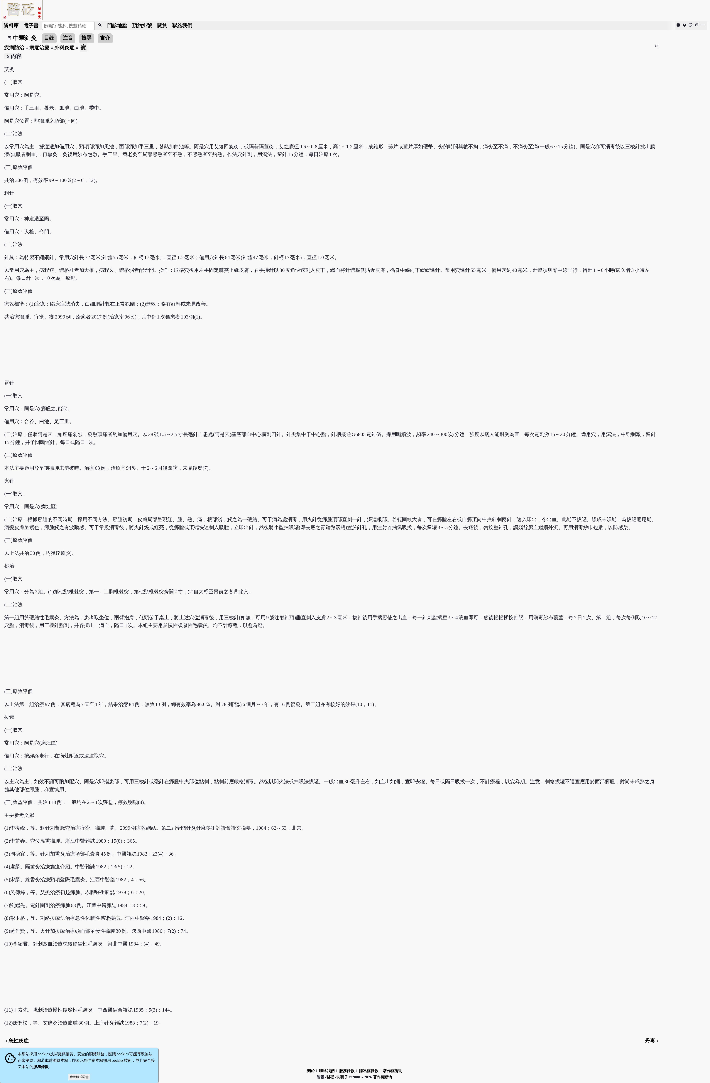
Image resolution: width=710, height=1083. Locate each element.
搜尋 (87, 38)
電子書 (31, 25)
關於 (162, 25)
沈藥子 (342, 1077)
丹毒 (652, 1040)
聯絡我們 (182, 25)
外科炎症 (65, 47)
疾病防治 (14, 47)
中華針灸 (25, 37)
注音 (68, 38)
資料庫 (11, 25)
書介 (105, 38)
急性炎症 (16, 1040)
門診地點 (117, 25)
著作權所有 (383, 1077)
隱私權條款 (368, 1071)
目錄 (49, 38)
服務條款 (347, 1071)
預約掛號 (142, 25)
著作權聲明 (393, 1071)
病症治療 (39, 47)
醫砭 (331, 1077)
